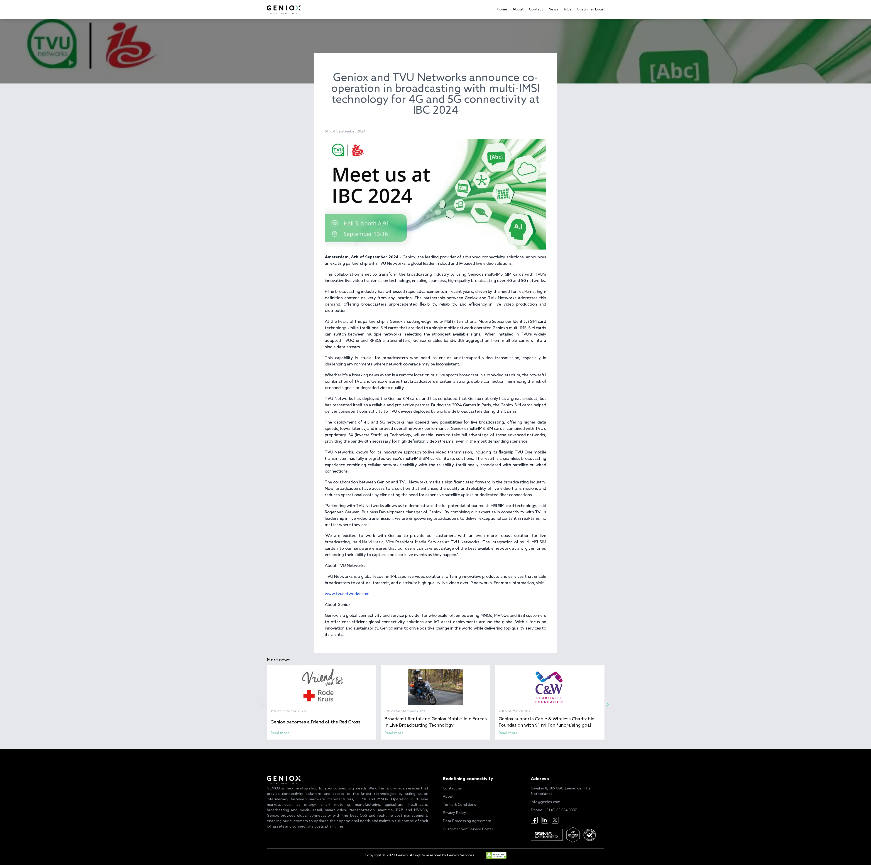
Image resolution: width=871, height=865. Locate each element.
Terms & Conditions (459, 805)
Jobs (567, 9)
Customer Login (590, 9)
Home (502, 9)
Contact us (452, 788)
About (518, 9)
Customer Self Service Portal (468, 829)
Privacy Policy (454, 813)
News (553, 9)
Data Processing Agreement (467, 821)
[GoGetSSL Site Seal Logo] (490, 855)
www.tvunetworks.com (347, 593)
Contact (536, 9)
